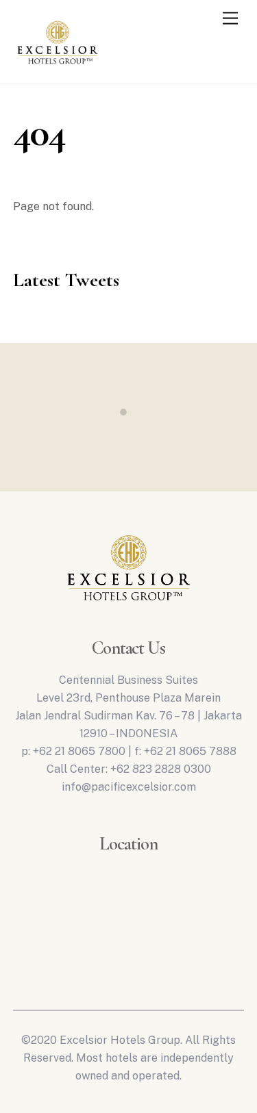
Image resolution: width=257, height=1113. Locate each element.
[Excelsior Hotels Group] (57, 67)
